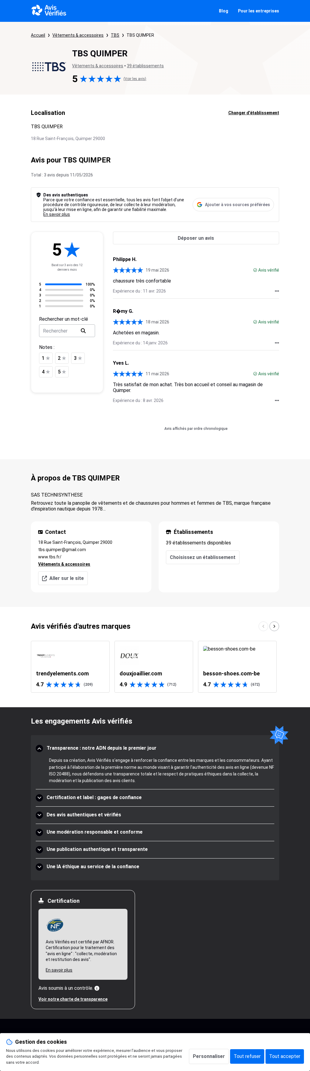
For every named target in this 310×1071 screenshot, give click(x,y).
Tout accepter (284, 1056)
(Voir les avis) (135, 79)
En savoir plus (56, 214)
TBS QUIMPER (140, 35)
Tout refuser (247, 1056)
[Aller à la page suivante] (274, 626)
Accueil (38, 35)
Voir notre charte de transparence (72, 999)
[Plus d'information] (97, 988)
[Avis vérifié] (255, 270)
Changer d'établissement (253, 112)
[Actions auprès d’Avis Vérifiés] (277, 291)
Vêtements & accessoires (78, 35)
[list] (155, 667)
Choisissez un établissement (203, 557)
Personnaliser (209, 1056)
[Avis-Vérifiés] (49, 11)
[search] (83, 331)
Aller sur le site (66, 578)
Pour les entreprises (258, 10)
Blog (223, 10)
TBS (115, 35)
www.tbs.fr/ (49, 556)
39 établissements (145, 65)
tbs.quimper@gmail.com (62, 549)
